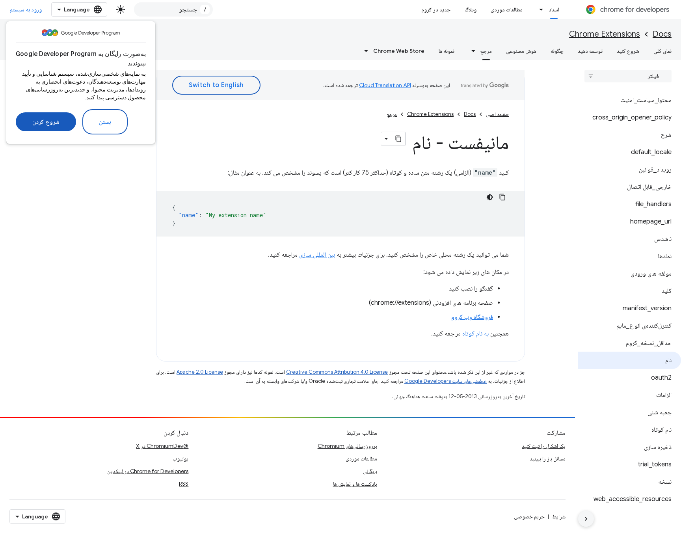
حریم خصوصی (529, 516)
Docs (662, 34)
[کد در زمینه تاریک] (490, 197)
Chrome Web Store (398, 50)
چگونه (557, 50)
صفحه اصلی (497, 114)
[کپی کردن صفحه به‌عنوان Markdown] (398, 138)
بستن (105, 122)
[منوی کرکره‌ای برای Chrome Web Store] (363, 51)
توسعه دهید (590, 50)
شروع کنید (628, 50)
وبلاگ (470, 9)
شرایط (559, 516)
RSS (183, 483)
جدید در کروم (435, 9)
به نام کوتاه (475, 333)
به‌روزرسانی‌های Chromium (347, 445)
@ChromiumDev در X (162, 445)
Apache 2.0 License (200, 372)
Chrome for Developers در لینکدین (147, 471)
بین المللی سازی (317, 255)
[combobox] (173, 9)
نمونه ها (446, 50)
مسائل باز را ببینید (548, 458)
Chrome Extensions (604, 34)
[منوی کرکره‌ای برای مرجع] (470, 51)
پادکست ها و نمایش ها (355, 483)
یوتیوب (180, 458)
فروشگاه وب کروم (472, 317)
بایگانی (370, 471)
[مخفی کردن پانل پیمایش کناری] (586, 519)
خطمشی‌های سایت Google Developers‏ (445, 381)
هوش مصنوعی (521, 50)
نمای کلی (662, 50)
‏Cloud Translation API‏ (385, 85)
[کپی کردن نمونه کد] (502, 197)
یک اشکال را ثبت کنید (544, 445)
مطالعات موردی (507, 9)
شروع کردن (46, 122)
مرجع (486, 50)
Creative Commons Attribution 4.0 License (337, 372)
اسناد (554, 9)
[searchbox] (628, 76)
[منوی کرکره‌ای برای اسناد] (539, 9)
